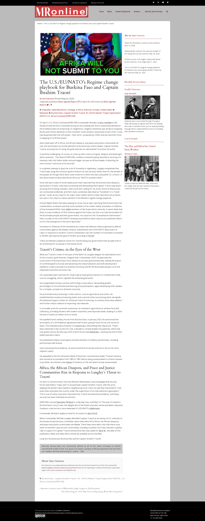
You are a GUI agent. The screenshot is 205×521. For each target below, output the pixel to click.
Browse (137, 11)
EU (87, 113)
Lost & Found (131, 138)
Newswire (44, 113)
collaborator (94, 408)
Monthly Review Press (60, 3)
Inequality (46, 109)
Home (101, 11)
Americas (88, 109)
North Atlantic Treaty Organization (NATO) (101, 478)
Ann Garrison (48, 98)
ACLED (91, 236)
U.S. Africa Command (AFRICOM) (61, 116)
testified (107, 122)
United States (106, 109)
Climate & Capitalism (79, 3)
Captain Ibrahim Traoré (74, 113)
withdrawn (94, 332)
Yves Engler (142, 62)
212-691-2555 (157, 518)
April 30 (102, 430)
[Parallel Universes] (142, 107)
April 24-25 (93, 413)
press (102, 381)
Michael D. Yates (131, 154)
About (109, 11)
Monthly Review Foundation (160, 510)
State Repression (59, 109)
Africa (80, 109)
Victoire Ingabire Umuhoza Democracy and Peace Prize (61, 468)
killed (68, 209)
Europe (96, 109)
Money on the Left (97, 3)
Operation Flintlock (64, 402)
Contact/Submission (122, 11)
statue (69, 362)
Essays (153, 11)
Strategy (71, 109)
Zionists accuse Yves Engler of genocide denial (142, 59)
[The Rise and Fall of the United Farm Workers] (142, 169)
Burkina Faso (57, 113)
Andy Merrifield (130, 93)
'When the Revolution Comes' (136, 43)
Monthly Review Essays (135, 81)
